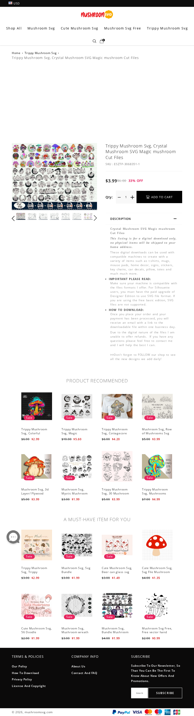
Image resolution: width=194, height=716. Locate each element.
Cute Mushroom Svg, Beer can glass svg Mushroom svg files (117, 572)
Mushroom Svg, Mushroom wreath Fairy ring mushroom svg (77, 634)
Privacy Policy (22, 679)
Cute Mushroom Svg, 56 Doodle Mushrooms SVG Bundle (36, 634)
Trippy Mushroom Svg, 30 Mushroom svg (115, 493)
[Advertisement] (97, 100)
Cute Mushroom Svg (79, 28)
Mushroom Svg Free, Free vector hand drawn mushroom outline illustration (157, 634)
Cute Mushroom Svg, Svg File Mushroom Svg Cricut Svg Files (157, 572)
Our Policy (19, 666)
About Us (78, 666)
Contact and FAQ (84, 673)
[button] (23, 177)
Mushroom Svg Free (122, 28)
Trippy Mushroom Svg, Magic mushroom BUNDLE (76, 433)
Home (16, 53)
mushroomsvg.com (39, 712)
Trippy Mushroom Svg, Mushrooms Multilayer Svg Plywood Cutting (155, 495)
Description (120, 219)
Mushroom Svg (41, 28)
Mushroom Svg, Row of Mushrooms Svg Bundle (157, 433)
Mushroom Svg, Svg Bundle (76, 570)
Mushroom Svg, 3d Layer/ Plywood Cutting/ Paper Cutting (35, 495)
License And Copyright (29, 686)
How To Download (25, 673)
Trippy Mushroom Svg (167, 28)
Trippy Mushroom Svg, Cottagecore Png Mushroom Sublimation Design (116, 435)
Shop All (14, 28)
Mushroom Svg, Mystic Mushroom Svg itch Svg (75, 493)
